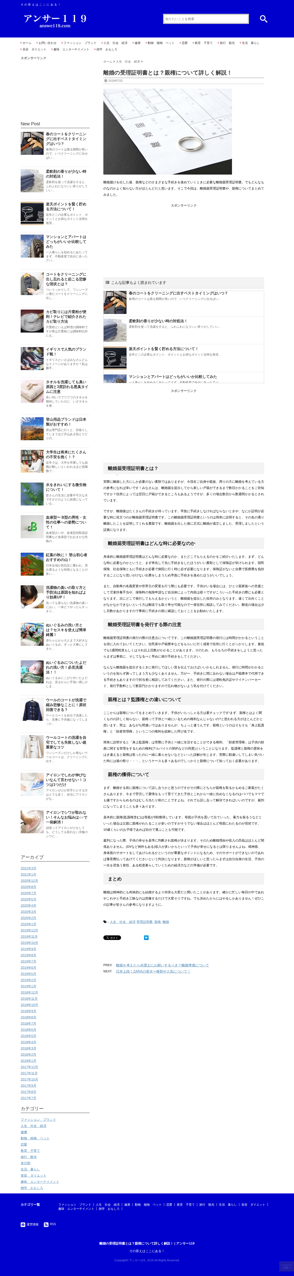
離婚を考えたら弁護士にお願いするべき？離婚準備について (162, 965)
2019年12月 (29, 930)
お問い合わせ (48, 43)
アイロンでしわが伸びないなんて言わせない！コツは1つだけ (66, 780)
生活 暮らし (251, 43)
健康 (138, 43)
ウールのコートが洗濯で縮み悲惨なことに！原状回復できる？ (66, 705)
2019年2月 (28, 980)
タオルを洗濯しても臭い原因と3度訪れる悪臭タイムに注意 (67, 387)
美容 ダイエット (34, 49)
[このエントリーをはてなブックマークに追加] (146, 937)
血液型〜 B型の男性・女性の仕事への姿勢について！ (66, 522)
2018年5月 (28, 1036)
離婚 (166, 922)
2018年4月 (28, 1042)
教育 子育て (204, 43)
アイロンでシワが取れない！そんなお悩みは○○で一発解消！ (66, 817)
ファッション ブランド (80, 43)
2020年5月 (28, 899)
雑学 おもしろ (106, 49)
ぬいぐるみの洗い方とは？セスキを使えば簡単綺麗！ (66, 630)
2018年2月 (28, 1054)
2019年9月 (28, 949)
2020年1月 (28, 924)
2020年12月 (29, 880)
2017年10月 (29, 1079)
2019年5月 (28, 974)
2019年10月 (29, 943)
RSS (53, 1224)
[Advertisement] (183, 241)
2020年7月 (28, 893)
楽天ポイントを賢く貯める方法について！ (164, 349)
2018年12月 (29, 992)
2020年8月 (28, 887)
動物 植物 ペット (161, 43)
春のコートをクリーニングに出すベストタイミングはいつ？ (178, 293)
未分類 (25, 1163)
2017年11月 (29, 1073)
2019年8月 (28, 955)
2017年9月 (28, 1085)
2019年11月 (29, 936)
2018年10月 (29, 1005)
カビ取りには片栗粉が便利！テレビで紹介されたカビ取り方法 (66, 316)
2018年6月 (28, 1030)
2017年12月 (29, 1067)
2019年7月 (28, 961)
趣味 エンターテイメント (71, 49)
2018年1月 (28, 1061)
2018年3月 (28, 1048)
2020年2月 (28, 918)
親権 (157, 922)
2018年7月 (28, 1023)
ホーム (27, 43)
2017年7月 (28, 1098)
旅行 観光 (227, 43)
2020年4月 (28, 905)
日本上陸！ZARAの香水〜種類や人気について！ (153, 971)
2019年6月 (28, 967)
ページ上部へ (287, 1266)
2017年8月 (28, 1092)
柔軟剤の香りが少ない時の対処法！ (158, 321)
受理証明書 (144, 922)
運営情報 (33, 1224)
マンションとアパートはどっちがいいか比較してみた (173, 377)
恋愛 (185, 43)
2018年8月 (28, 1017)
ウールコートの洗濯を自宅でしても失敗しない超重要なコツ (66, 742)
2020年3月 (28, 912)
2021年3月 (28, 868)
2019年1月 (28, 986)
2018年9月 (28, 1011)
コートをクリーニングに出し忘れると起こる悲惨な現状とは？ (66, 279)
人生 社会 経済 (115, 43)
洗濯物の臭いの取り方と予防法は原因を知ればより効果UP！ (66, 592)
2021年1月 (28, 874)
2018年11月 (29, 998)
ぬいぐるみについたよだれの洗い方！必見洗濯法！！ (66, 667)
